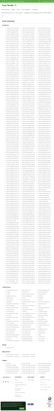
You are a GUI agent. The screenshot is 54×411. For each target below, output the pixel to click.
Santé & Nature (5, 9)
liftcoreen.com (21, 401)
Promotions (40, 12)
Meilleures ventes (29, 12)
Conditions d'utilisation (20, 392)
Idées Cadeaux (48, 12)
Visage (13, 9)
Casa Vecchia (9, 401)
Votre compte (31, 379)
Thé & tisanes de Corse (7, 12)
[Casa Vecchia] (27, 5)
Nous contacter (43, 389)
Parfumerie (35, 9)
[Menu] (52, 397)
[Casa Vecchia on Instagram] (6, 1)
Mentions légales (19, 382)
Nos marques (19, 12)
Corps (18, 9)
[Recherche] (2, 16)
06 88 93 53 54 (11, 1)
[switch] (49, 406)
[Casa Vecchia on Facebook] (2, 1)
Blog (35, 12)
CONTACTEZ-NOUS (19, 1)
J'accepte (22, 408)
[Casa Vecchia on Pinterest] (4, 1)
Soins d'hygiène (26, 9)
